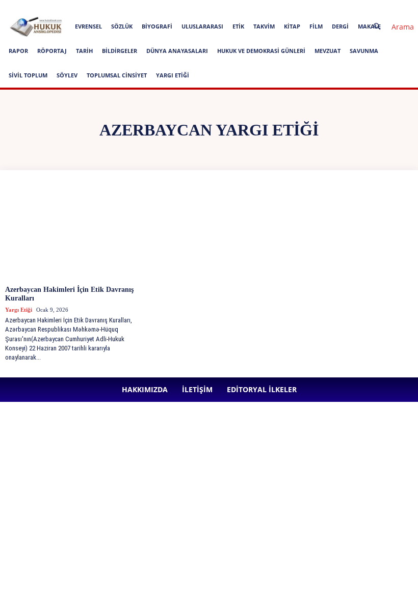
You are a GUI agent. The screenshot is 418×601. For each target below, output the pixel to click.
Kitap (292, 26)
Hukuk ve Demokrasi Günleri (261, 50)
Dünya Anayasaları (177, 50)
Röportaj (52, 50)
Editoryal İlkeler (184, 7)
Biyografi (157, 26)
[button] (389, 27)
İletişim (144, 7)
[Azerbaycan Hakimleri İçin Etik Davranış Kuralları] (71, 231)
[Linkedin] (262, 7)
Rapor (18, 50)
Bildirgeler (119, 50)
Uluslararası (202, 26)
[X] (295, 7)
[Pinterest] (278, 7)
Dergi (340, 26)
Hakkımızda (110, 7)
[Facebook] (228, 7)
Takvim (264, 26)
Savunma (364, 50)
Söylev (67, 75)
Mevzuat (328, 50)
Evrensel (88, 26)
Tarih (84, 50)
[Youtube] (312, 7)
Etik (238, 26)
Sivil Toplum (28, 75)
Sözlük (122, 26)
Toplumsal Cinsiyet (117, 75)
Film (316, 26)
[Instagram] (245, 7)
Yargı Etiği (172, 75)
